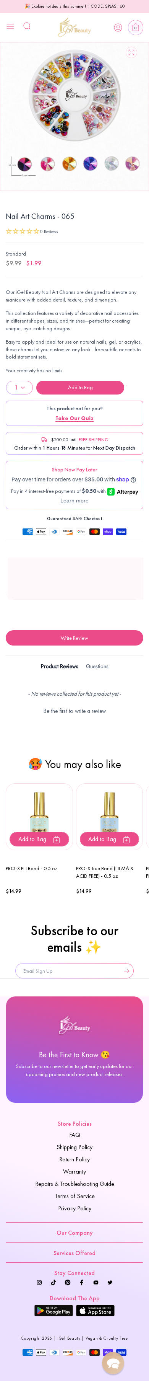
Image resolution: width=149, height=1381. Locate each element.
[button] (135, 27)
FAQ (74, 1135)
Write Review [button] (74, 637)
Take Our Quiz (74, 418)
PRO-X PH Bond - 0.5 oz (31, 868)
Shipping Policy (74, 1147)
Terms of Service (75, 1196)
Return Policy (74, 1159)
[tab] (59, 667)
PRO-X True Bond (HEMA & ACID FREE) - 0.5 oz (105, 872)
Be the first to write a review (75, 711)
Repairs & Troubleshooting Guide (74, 1184)
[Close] (10, 27)
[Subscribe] (125, 970)
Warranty (74, 1171)
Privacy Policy (74, 1208)
